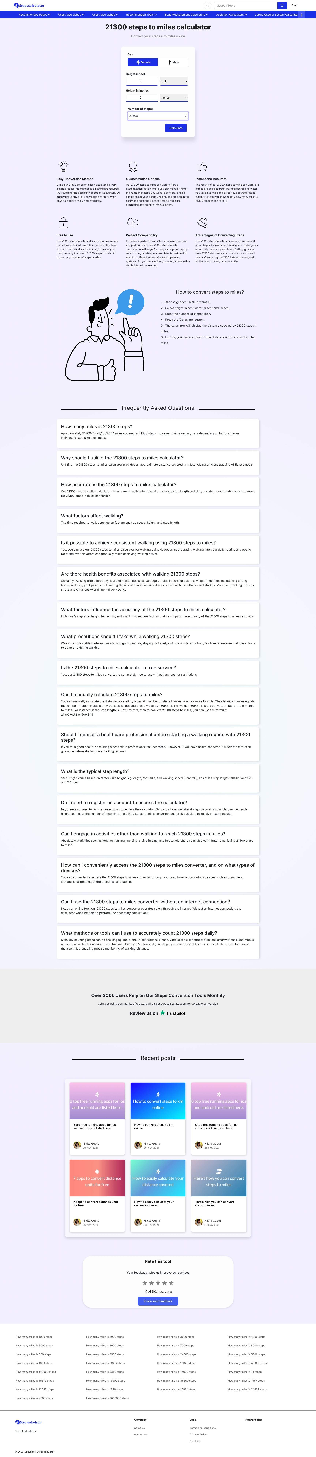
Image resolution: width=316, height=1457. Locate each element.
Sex (130, 54)
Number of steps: (140, 109)
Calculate (176, 128)
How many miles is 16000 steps (176, 1371)
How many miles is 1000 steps (34, 1336)
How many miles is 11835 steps (105, 1363)
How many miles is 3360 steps (105, 1371)
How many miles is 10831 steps (176, 1389)
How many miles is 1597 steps (246, 1380)
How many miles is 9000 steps (34, 1398)
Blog (294, 5)
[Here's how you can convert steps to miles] (218, 1178)
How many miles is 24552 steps (247, 1389)
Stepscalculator (45, 1451)
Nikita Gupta (91, 1143)
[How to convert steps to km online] (158, 1101)
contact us (140, 1434)
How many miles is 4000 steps (246, 1336)
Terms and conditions (203, 1427)
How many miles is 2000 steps (105, 1336)
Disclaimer (196, 1441)
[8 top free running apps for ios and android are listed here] (97, 1101)
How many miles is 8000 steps (246, 1345)
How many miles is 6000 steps (105, 1345)
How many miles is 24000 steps (176, 1354)
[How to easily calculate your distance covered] (158, 1178)
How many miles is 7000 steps (175, 1345)
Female (145, 62)
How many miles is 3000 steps (176, 1336)
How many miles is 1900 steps (34, 1363)
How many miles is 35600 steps (176, 1380)
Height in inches (137, 90)
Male (175, 62)
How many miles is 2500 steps (105, 1354)
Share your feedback (158, 1301)
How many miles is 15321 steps (176, 1363)
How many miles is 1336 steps (104, 1389)
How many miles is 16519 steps (35, 1380)
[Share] (207, 5)
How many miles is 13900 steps (105, 1380)
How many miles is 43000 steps (247, 1363)
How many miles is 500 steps (33, 1354)
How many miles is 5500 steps (246, 1354)
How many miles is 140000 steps (36, 1371)
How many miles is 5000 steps (34, 1345)
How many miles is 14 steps (245, 1371)
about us (139, 1427)
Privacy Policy (198, 1434)
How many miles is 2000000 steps (107, 1398)
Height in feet (135, 74)
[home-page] (29, 5)
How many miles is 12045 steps (35, 1389)
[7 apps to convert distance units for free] (97, 1178)
